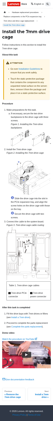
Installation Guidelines (29, 69)
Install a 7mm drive (20, 317)
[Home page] (4, 12)
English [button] (37, 4)
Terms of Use (34, 415)
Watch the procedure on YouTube (18, 339)
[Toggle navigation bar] (4, 4)
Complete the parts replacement (26, 327)
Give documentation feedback (19, 379)
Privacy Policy (19, 415)
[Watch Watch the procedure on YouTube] (26, 354)
